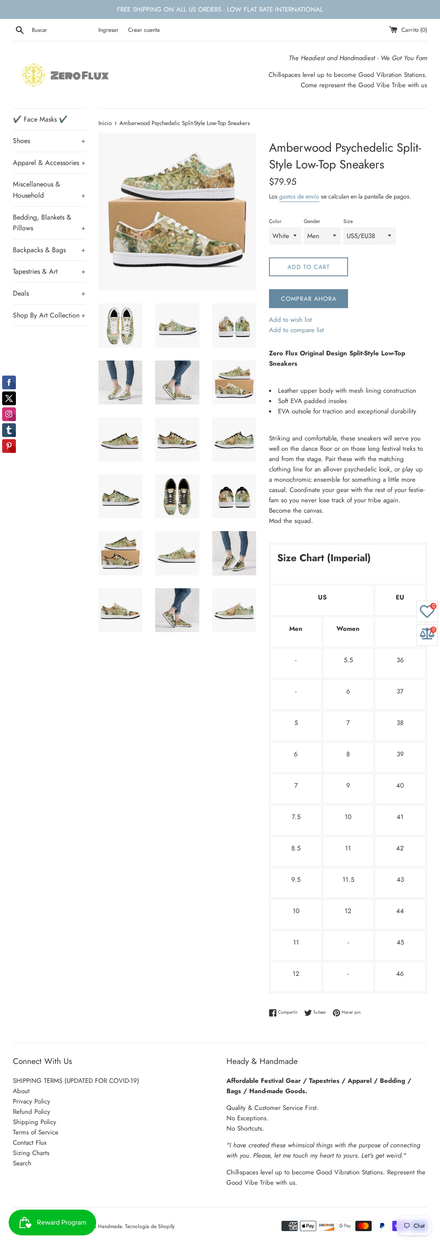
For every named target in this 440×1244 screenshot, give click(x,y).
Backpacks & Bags (49, 250)
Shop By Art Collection (49, 315)
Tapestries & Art (49, 271)
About (21, 1091)
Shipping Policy (34, 1122)
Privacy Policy (31, 1101)
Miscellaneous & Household (49, 189)
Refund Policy (31, 1111)
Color (275, 221)
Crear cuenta (144, 30)
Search (22, 1163)
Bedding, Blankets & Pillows (49, 222)
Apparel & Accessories (49, 163)
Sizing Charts (31, 1153)
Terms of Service (35, 1132)
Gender (312, 221)
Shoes (49, 141)
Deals (49, 293)
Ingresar (108, 30)
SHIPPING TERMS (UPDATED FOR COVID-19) (76, 1080)
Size (348, 221)
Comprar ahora (308, 298)
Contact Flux (29, 1142)
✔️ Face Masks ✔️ (40, 119)
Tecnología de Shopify (149, 1226)
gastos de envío (299, 196)
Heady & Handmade (99, 1226)
